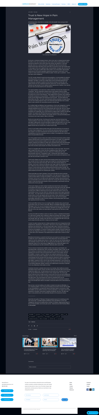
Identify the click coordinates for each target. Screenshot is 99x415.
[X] (90, 389)
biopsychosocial (40, 316)
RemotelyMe (31, 314)
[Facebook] (88, 389)
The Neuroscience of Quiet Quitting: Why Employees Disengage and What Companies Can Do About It (49, 350)
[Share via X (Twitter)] (31, 325)
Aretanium (47, 314)
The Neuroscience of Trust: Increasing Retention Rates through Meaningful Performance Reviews (31, 350)
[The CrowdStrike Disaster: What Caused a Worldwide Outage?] (68, 342)
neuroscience (37, 314)
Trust (29, 321)
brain (52, 314)
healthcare (57, 314)
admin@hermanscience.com (7, 384)
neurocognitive (60, 318)
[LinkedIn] (93, 389)
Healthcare (33, 321)
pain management (32, 316)
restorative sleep (52, 318)
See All (75, 335)
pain (66, 314)
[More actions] (70, 12)
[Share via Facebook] (28, 325)
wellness (62, 314)
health (53, 316)
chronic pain (58, 316)
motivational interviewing (33, 318)
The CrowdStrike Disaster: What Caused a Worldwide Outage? (68, 350)
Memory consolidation (43, 318)
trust (43, 314)
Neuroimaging (47, 316)
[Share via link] (37, 325)
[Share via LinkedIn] (34, 325)
